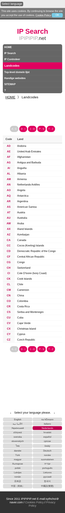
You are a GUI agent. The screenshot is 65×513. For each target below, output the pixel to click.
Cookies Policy (34, 502)
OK (57, 15)
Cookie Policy (43, 15)
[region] (32, 111)
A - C (14, 129)
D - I (23, 129)
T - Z (50, 129)
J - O (32, 129)
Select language (12, 3)
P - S (41, 129)
